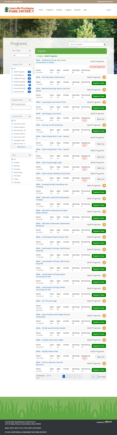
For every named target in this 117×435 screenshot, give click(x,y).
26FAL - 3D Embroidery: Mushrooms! (50, 77)
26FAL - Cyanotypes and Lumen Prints (51, 102)
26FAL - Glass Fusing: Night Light (49, 162)
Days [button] (14, 155)
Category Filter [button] (17, 64)
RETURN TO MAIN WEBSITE (13, 2)
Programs (49, 10)
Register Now (98, 83)
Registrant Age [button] (17, 100)
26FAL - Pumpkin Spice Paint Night (49, 340)
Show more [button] (21, 147)
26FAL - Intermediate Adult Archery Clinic (52, 237)
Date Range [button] (16, 50)
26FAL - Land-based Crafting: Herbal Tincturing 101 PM (50, 288)
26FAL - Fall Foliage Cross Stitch (48, 113)
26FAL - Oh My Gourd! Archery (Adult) (50, 328)
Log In (108, 10)
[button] (21, 68)
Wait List (101, 119)
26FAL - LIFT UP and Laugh (46, 301)
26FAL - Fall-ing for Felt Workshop (49, 125)
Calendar (77, 10)
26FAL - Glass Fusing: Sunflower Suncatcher (53, 173)
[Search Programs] (104, 44)
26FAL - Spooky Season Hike (47, 351)
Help (85, 10)
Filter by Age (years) (18, 104)
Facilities (59, 10)
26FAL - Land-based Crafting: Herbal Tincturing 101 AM (50, 275)
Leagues (68, 10)
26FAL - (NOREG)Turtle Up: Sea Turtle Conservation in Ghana (51, 61)
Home (41, 10)
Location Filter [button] (17, 116)
